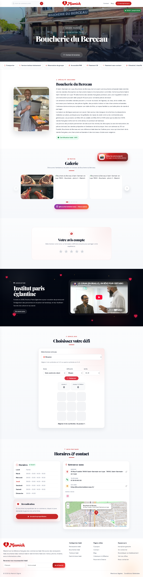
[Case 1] (61, 396)
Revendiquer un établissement (128, 553)
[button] (96, 512)
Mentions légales (117, 573)
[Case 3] (81, 396)
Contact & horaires (73, 55)
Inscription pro (124, 3)
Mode (45, 369)
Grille (85, 369)
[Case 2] (71, 396)
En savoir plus (20, 311)
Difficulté (70, 369)
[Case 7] (61, 416)
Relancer (72, 378)
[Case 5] (71, 406)
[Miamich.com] (14, 545)
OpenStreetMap (123, 526)
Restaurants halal (75, 547)
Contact (106, 3)
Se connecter (122, 550)
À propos (96, 547)
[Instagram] (68, 496)
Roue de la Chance (99, 560)
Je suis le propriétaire (38, 516)
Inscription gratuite (124, 547)
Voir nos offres (123, 556)
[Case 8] (71, 416)
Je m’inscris (59, 565)
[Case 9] (81, 416)
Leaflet (116, 526)
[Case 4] (61, 406)
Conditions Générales (132, 573)
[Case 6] (81, 406)
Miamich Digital (16, 573)
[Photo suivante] (126, 188)
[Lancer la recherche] (41, 3)
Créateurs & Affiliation (101, 556)
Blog (112, 3)
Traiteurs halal (73, 553)
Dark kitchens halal (75, 556)
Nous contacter (123, 560)
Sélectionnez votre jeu (49, 352)
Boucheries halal (74, 550)
